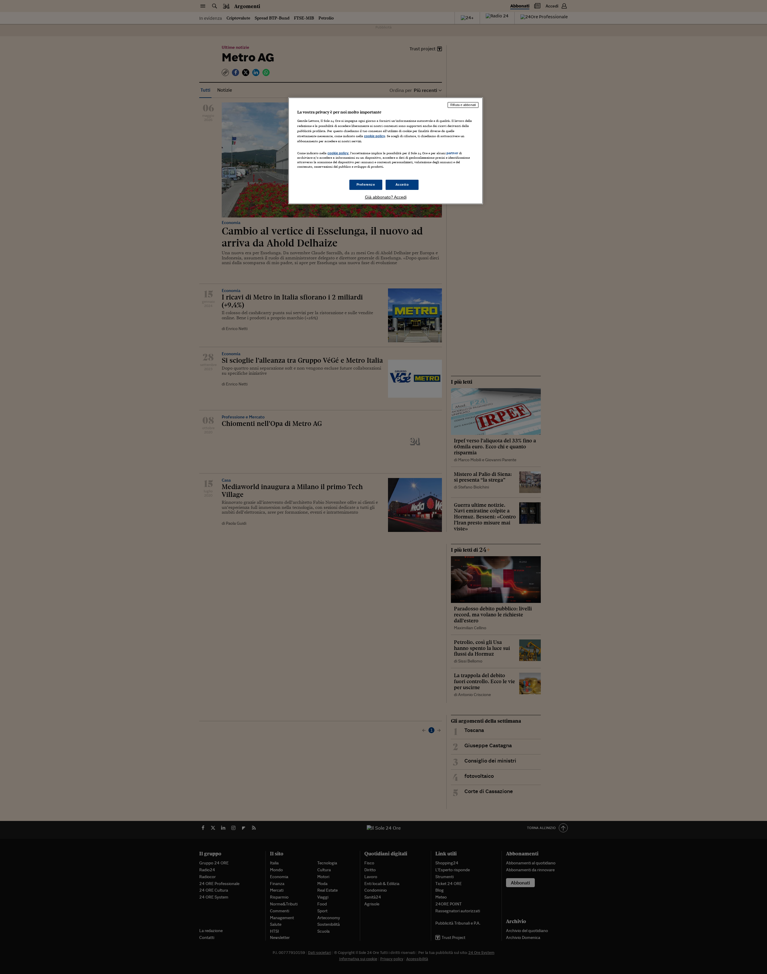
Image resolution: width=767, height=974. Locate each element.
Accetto (402, 184)
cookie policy (374, 136)
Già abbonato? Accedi (386, 197)
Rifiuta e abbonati (463, 105)
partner (452, 153)
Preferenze (366, 184)
